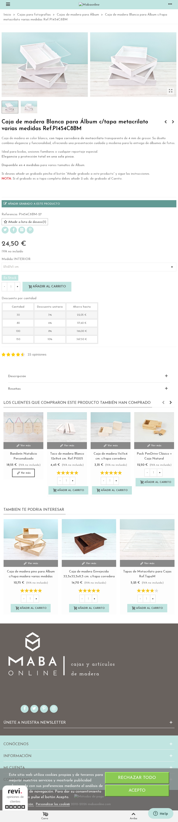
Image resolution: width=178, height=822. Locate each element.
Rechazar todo (137, 778)
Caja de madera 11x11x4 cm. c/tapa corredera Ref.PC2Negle (110, 458)
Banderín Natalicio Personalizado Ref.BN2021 (23, 458)
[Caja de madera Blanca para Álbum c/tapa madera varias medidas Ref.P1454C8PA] (165, 122)
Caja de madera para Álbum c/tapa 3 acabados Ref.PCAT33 (147, 574)
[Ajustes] (170, 4)
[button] (163, 402)
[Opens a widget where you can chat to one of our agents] (160, 814)
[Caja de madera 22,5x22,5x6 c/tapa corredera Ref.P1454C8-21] (89, 539)
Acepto (137, 790)
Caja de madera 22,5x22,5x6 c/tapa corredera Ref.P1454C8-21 (89, 574)
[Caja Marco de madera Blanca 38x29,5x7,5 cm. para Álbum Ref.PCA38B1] (30, 539)
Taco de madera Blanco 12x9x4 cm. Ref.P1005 (67, 456)
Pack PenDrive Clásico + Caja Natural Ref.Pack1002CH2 (154, 458)
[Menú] (7, 4)
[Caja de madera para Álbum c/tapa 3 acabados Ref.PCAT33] (147, 539)
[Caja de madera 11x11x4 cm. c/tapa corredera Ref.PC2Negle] (110, 427)
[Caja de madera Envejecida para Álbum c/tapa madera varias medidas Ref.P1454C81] (172, 122)
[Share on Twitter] (5, 230)
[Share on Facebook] (13, 230)
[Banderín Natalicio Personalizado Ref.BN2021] (23, 427)
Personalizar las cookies (53, 804)
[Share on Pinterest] (30, 230)
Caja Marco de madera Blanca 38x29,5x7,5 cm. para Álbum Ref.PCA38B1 (31, 576)
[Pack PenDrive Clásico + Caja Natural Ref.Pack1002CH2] (154, 427)
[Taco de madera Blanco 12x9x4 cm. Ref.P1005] (67, 427)
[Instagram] (21, 230)
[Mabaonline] (89, 4)
